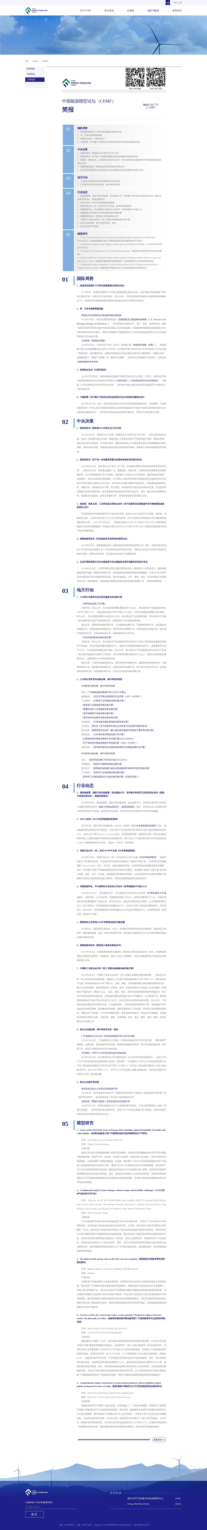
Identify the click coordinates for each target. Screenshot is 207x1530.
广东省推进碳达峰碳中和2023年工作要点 (107, 692)
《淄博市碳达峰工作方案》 (94, 604)
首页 (27, 61)
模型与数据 (153, 10)
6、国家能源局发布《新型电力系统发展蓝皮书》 (99, 945)
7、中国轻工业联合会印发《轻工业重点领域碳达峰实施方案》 (106, 968)
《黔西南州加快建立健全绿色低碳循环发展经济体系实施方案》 (121, 768)
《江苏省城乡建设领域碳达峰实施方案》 (111, 722)
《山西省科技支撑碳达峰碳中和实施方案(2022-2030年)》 (108, 739)
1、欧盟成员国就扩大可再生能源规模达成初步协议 (100, 285)
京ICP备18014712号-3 (142, 1525)
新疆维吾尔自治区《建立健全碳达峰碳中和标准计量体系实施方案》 (123, 730)
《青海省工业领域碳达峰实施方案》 (98, 705)
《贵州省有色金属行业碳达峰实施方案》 (100, 717)
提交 (34, 1514)
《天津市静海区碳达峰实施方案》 (97, 637)
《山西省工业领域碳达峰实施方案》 (109, 701)
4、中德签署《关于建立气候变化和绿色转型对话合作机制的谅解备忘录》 (111, 397)
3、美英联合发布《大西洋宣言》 (92, 370)
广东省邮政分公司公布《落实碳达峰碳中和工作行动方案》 (108, 1036)
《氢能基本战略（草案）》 (144, 345)
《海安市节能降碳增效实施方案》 (107, 764)
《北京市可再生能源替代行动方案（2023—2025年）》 (117, 696)
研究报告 (31, 68)
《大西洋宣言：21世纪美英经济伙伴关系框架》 (137, 380)
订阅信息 (31, 79)
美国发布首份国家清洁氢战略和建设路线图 (101, 315)
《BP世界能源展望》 (148, 857)
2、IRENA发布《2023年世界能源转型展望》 (98, 819)
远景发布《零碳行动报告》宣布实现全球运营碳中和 (105, 1101)
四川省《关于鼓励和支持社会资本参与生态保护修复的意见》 (120, 726)
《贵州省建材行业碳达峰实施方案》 (98, 713)
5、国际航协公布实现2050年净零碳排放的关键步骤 (101, 922)
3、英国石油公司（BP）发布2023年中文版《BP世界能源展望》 (106, 850)
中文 (175, 3)
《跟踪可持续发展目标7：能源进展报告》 (116, 807)
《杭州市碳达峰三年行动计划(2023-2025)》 (108, 760)
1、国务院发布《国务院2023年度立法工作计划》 (100, 428)
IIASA (178, 1504)
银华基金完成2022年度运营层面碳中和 (99, 1089)
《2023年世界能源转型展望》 (144, 826)
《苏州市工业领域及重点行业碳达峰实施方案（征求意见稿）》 (110, 777)
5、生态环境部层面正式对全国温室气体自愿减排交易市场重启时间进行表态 (112, 562)
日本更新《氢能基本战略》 (94, 340)
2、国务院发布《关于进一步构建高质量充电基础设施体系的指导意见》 (110, 459)
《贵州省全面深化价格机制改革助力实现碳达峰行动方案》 (119, 747)
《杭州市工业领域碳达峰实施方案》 (109, 772)
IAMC (178, 1498)
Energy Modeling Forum (138, 1504)
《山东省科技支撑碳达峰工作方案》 (109, 734)
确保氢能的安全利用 (88, 362)
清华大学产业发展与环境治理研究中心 (145, 1498)
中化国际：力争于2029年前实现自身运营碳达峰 (103, 1053)
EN (181, 3)
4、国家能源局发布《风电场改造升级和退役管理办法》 (103, 539)
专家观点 (31, 74)
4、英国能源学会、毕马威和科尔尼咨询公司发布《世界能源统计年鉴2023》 (112, 886)
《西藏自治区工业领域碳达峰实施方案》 (100, 709)
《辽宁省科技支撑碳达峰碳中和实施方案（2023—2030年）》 (110, 743)
